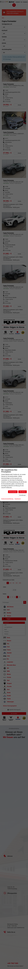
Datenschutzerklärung (7, 499)
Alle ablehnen (22, 491)
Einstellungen (22, 495)
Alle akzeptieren (13, 491)
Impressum (18, 499)
